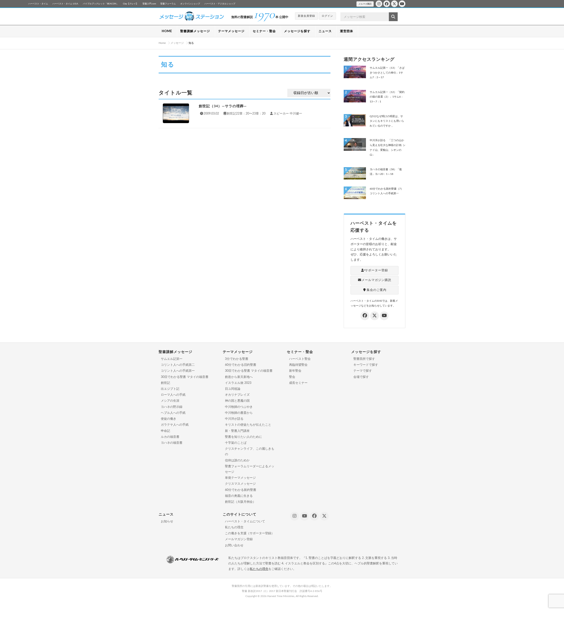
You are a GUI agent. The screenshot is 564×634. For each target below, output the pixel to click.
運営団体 (346, 31)
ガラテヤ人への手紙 (175, 424)
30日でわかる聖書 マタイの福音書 (184, 377)
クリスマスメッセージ (240, 483)
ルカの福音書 (170, 436)
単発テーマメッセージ (240, 477)
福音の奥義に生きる (239, 495)
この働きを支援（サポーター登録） (249, 533)
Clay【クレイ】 (130, 4)
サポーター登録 (376, 270)
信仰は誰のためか (237, 460)
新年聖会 (295, 370)
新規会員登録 (306, 16)
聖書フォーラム (168, 4)
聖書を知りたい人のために (243, 436)
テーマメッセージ (231, 31)
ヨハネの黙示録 (171, 406)
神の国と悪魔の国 (237, 400)
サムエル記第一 (171, 358)
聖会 (292, 377)
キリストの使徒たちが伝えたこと (248, 424)
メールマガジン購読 (376, 280)
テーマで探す (362, 370)
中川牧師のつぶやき (239, 406)
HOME (167, 31)
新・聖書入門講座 (237, 431)
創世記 (165, 382)
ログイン (327, 16)
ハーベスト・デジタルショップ (219, 4)
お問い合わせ (234, 545)
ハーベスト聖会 (300, 358)
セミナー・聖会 (264, 31)
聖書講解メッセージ (195, 31)
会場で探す (361, 377)
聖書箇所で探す (364, 358)
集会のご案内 (376, 290)
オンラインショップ (190, 4)
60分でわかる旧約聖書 (240, 364)
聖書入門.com (149, 4)
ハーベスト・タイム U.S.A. (65, 4)
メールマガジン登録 (239, 539)
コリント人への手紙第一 (178, 370)
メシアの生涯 (170, 400)
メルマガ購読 (365, 4)
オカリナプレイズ (237, 394)
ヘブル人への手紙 (173, 412)
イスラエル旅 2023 (238, 382)
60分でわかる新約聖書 (240, 490)
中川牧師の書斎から (239, 412)
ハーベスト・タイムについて (245, 521)
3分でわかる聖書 (236, 358)
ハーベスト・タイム (38, 4)
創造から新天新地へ (239, 377)
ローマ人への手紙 (173, 394)
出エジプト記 (170, 388)
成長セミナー (298, 382)
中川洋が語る (234, 418)
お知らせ (167, 521)
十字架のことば (236, 442)
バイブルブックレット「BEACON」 (101, 4)
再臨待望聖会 (298, 364)
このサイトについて (239, 514)
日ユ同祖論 (232, 388)
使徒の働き (168, 418)
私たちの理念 (234, 527)
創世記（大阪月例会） (240, 501)
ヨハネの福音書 (171, 442)
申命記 (165, 431)
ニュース (325, 31)
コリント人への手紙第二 (178, 364)
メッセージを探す (297, 31)
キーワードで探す (365, 364)
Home (162, 43)
